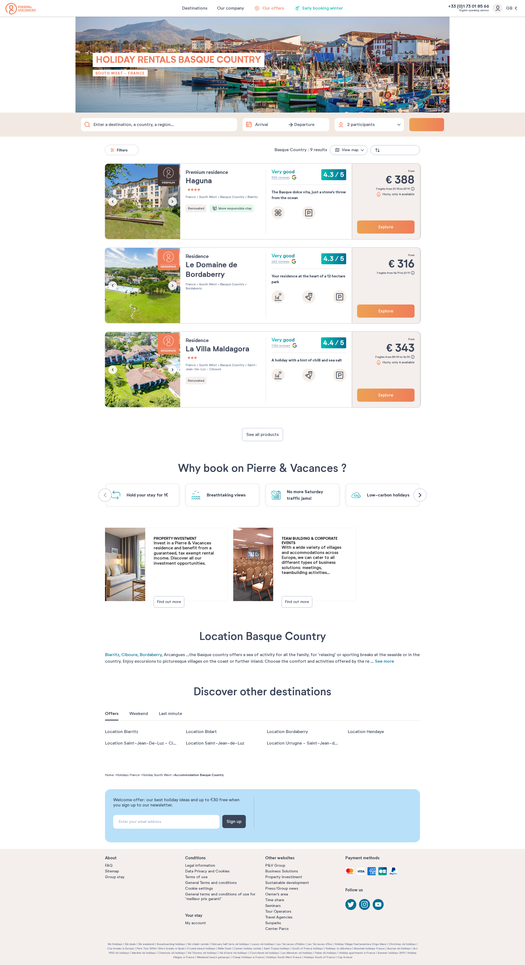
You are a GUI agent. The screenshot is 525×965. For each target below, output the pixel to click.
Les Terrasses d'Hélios (291, 944)
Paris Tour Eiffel (146, 948)
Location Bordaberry (287, 731)
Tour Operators (278, 911)
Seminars (273, 905)
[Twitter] (350, 904)
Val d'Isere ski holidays (233, 953)
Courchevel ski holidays (264, 953)
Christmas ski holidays (402, 944)
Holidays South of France (319, 957)
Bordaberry (151, 654)
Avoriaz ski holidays (399, 948)
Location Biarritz (121, 731)
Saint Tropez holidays (277, 948)
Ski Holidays (115, 944)
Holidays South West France (283, 957)
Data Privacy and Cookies (207, 871)
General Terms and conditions (211, 882)
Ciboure (129, 654)
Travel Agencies (279, 917)
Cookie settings (199, 888)
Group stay (114, 877)
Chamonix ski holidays (171, 953)
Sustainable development (287, 882)
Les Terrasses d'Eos (319, 944)
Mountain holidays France (369, 948)
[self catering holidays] (20, 8)
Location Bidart (201, 731)
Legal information (200, 865)
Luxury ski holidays (263, 944)
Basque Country (231, 197)
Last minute (170, 713)
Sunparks (273, 923)
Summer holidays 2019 (391, 953)
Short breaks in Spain (171, 948)
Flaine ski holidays (326, 953)
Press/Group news (281, 888)
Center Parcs (277, 928)
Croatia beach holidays (201, 948)
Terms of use (196, 877)
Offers (111, 713)
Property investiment (283, 877)
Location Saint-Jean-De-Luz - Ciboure (145, 743)
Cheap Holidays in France (248, 957)
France (136, 73)
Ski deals (130, 944)
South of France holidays (307, 948)
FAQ (108, 865)
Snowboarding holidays (171, 944)
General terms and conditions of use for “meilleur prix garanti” (220, 896)
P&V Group (275, 865)
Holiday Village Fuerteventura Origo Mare (360, 944)
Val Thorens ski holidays (202, 953)
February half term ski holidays (230, 944)
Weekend (138, 713)
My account (195, 923)
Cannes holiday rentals (247, 948)
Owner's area (276, 894)
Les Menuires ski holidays (297, 953)
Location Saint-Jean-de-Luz (215, 743)
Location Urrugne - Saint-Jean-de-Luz (306, 743)
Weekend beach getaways (213, 957)
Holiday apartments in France (357, 953)
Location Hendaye (366, 731)
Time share (274, 900)
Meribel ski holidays (144, 953)
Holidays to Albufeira (338, 948)
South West (109, 73)
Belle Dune (224, 948)
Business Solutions (281, 871)
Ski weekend (146, 944)
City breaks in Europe (120, 948)
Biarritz (112, 654)
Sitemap (112, 871)
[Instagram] (364, 904)
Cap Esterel (344, 957)
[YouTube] (378, 904)
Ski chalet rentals (198, 944)
